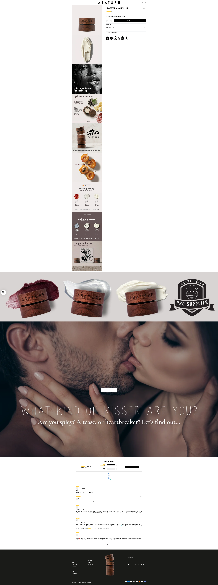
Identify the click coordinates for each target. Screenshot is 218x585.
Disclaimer (74, 571)
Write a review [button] (132, 467)
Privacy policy (84, 582)
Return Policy (74, 566)
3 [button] (109, 544)
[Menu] (72, 2)
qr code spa (90, 562)
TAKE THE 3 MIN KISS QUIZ (109, 390)
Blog (89, 557)
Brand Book (90, 560)
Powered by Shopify (74, 582)
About (73, 557)
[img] (78, 486)
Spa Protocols (90, 564)
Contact (73, 560)
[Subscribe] (145, 557)
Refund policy (79, 582)
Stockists (73, 559)
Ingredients (90, 559)
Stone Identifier (74, 573)
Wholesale (73, 562)
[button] (139, 2)
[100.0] (109, 475)
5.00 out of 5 (89, 466)
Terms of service (89, 582)
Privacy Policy (74, 564)
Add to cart (130, 20)
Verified (109, 479)
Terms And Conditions (75, 568)
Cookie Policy (74, 570)
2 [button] (107, 544)
